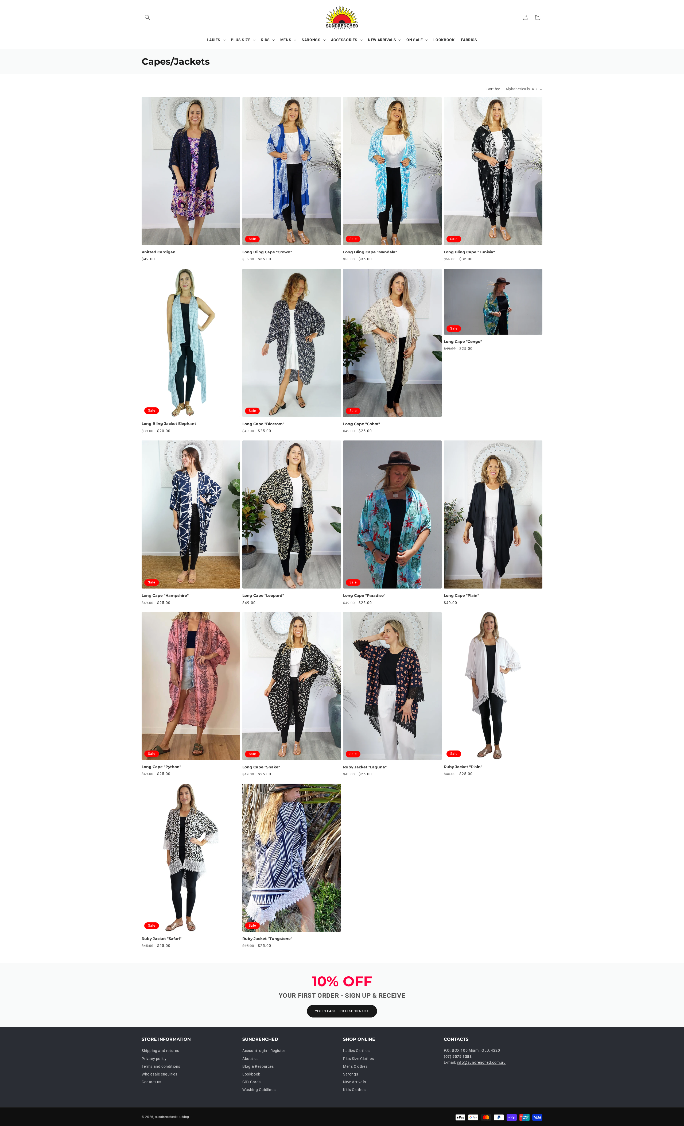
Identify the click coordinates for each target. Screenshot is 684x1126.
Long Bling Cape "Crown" (267, 252)
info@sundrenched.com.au (481, 1063)
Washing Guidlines (258, 1090)
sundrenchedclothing (172, 1117)
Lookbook (251, 1074)
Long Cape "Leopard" (263, 595)
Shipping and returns (160, 1051)
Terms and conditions (161, 1066)
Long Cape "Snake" (261, 767)
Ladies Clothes (356, 1051)
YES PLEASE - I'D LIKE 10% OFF (342, 1011)
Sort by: (493, 89)
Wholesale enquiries (159, 1074)
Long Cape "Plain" (461, 595)
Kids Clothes (354, 1090)
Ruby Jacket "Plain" (463, 766)
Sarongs (350, 1074)
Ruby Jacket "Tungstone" (267, 938)
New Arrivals (354, 1082)
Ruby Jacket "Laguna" (365, 767)
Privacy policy (154, 1059)
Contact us (151, 1082)
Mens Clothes (355, 1066)
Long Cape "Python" (161, 766)
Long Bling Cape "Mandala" (370, 252)
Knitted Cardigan (159, 252)
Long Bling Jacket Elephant (169, 423)
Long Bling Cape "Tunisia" (469, 252)
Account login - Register (263, 1051)
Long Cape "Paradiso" (364, 595)
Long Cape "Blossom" (263, 423)
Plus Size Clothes (358, 1059)
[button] (147, 17)
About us (250, 1059)
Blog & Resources (258, 1066)
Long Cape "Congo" (463, 341)
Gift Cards (251, 1082)
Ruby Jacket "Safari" (161, 938)
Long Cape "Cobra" (361, 423)
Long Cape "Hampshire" (165, 595)
